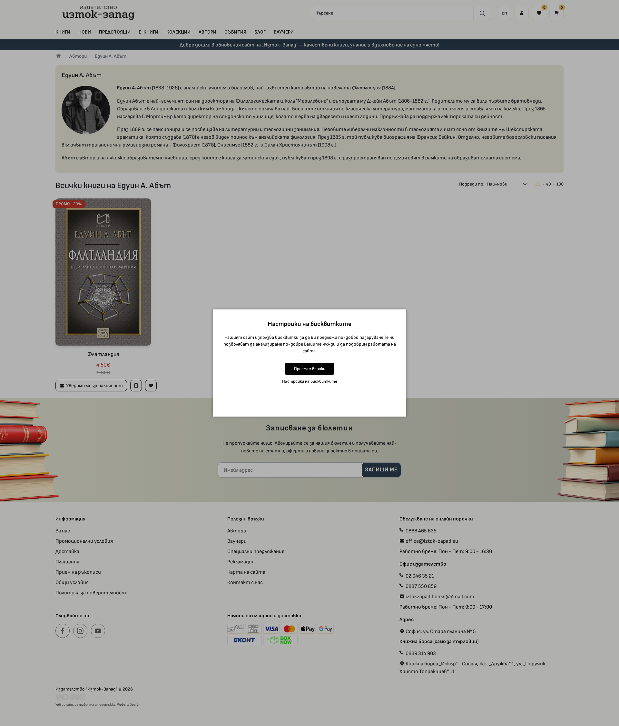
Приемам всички (309, 368)
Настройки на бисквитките (309, 381)
